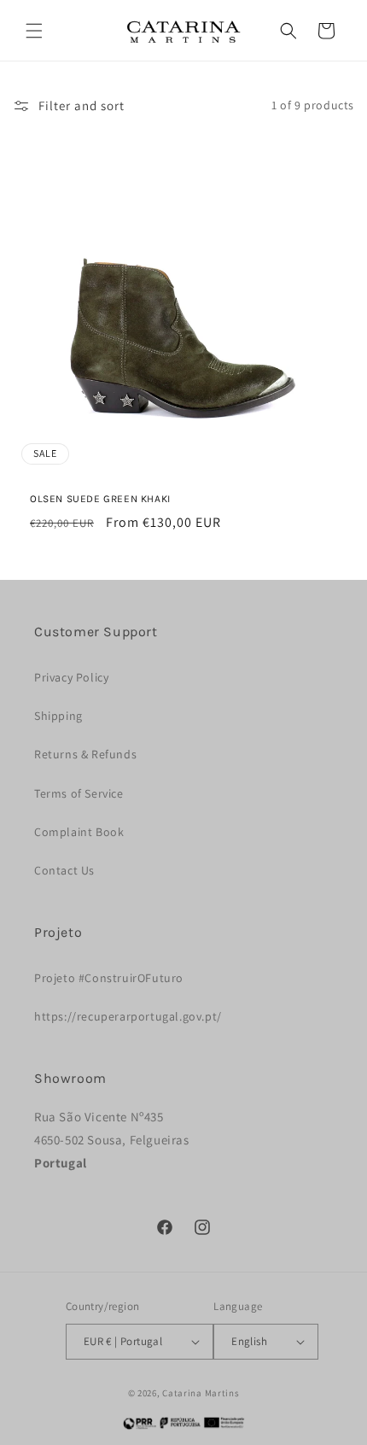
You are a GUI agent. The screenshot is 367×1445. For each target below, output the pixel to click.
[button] (34, 31)
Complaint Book (79, 832)
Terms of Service (79, 793)
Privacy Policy (71, 677)
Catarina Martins (200, 1393)
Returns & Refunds (85, 754)
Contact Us (64, 870)
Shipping (58, 715)
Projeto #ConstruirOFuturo (109, 978)
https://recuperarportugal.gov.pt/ (128, 1016)
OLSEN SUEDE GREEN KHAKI (100, 499)
